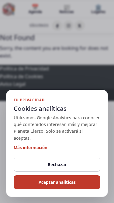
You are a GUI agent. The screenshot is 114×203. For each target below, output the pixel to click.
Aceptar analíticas (57, 182)
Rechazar (57, 164)
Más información (30, 147)
